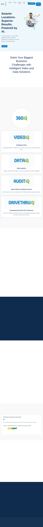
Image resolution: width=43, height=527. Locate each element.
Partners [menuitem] (28, 2)
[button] (2, 425)
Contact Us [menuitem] (38, 4)
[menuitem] (5, 4)
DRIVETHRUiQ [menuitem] (31, 3)
